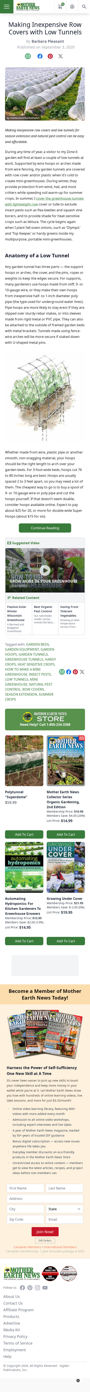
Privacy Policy (15, 1336)
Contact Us (13, 1303)
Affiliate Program (18, 1309)
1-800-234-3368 (58, 724)
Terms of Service (17, 1343)
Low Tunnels (16, 679)
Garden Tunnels (33, 654)
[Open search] (84, 6)
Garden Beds (37, 644)
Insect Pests (40, 674)
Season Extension (21, 694)
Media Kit (11, 1329)
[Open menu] (6, 6)
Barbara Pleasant (48, 41)
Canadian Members (27, 1247)
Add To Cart (24, 834)
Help (7, 1356)
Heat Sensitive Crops (36, 664)
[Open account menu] (72, 6)
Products (11, 1316)
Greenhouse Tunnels (24, 659)
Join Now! (45, 1231)
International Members (60, 1247)
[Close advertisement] (78, 1380)
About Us (11, 1296)
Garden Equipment (22, 649)
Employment (14, 1349)
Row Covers (33, 689)
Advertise (11, 1323)
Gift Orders (45, 1240)
